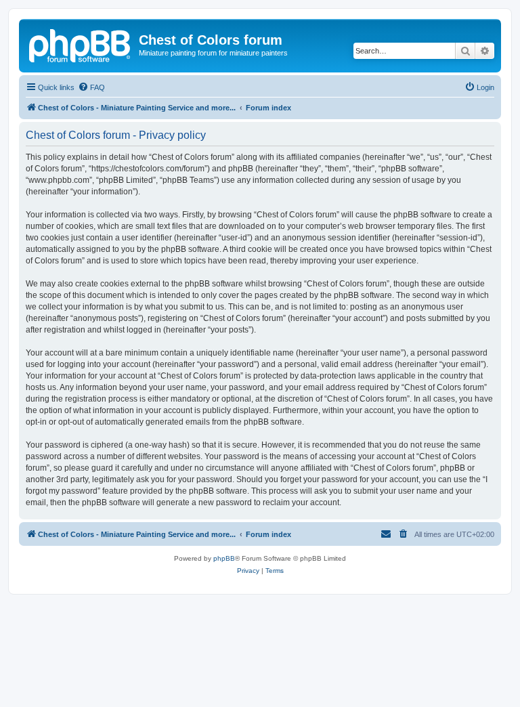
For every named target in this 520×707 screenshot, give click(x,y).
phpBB (224, 558)
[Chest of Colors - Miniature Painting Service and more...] (80, 44)
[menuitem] (91, 87)
